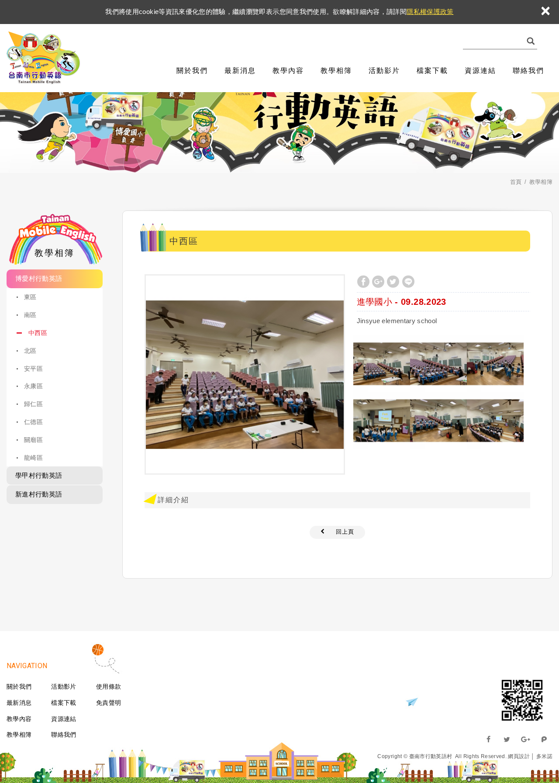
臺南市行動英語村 (44, 58)
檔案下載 (432, 70)
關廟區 (33, 439)
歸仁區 (33, 403)
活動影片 (384, 70)
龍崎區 (33, 457)
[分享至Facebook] (363, 281)
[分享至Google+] (378, 281)
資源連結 (480, 70)
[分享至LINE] (408, 281)
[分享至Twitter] (393, 281)
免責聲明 (108, 702)
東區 (30, 296)
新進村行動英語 (38, 494)
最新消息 (240, 70)
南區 (30, 314)
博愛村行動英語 (38, 278)
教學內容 (288, 70)
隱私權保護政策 (430, 11)
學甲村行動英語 (38, 475)
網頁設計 (518, 756)
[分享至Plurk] (544, 739)
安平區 (33, 368)
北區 (30, 350)
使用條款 (108, 686)
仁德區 (33, 421)
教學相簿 (336, 70)
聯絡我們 (528, 70)
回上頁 (345, 531)
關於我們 (192, 70)
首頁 (516, 182)
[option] (245, 374)
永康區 (33, 386)
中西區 (37, 332)
